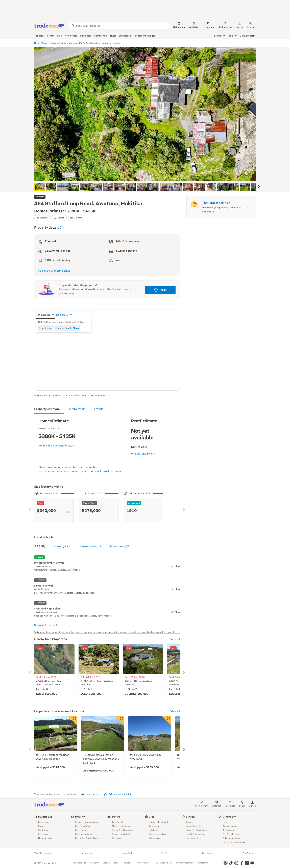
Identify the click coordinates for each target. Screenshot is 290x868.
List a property (247, 35)
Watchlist (216, 805)
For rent (50, 35)
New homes (71, 35)
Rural (113, 35)
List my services (193, 838)
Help (225, 822)
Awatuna (72, 43)
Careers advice (156, 826)
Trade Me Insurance (43, 853)
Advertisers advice (157, 834)
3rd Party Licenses (231, 834)
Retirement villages (144, 35)
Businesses (125, 35)
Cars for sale (118, 822)
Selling (218, 35)
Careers (106, 862)
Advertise (128, 862)
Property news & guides (86, 822)
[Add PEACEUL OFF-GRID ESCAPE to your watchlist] (72, 720)
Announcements (230, 826)
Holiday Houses (207, 853)
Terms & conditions (162, 862)
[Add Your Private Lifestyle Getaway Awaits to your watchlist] (166, 720)
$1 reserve (43, 834)
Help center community (234, 842)
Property (46, 43)
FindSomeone (249, 853)
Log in (250, 26)
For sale (39, 35)
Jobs (151, 816)
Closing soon (44, 830)
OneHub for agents (84, 834)
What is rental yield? (143, 453)
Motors (116, 816)
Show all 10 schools (46, 625)
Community (229, 816)
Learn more (92, 794)
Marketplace (45, 816)
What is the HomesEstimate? (56, 445)
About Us (94, 862)
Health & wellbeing (195, 834)
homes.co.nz (88, 853)
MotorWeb (127, 853)
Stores (41, 826)
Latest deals (44, 822)
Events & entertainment (197, 830)
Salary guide (155, 838)
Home (37, 43)
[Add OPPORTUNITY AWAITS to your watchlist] (119, 720)
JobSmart (153, 830)
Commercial (101, 35)
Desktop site (80, 862)
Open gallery (146, 175)
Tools (230, 35)
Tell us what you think (119, 794)
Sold (59, 35)
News (116, 862)
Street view (45, 328)
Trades (189, 822)
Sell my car (117, 838)
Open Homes (81, 830)
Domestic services (194, 826)
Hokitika (62, 43)
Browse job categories (159, 822)
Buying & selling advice (123, 830)
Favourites (230, 805)
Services (191, 816)
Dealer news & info (121, 834)
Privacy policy (143, 862)
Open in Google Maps (67, 328)
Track (162, 290)
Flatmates (85, 35)
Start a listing (201, 805)
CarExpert (166, 853)
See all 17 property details (54, 270)
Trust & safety (229, 830)
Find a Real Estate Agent (87, 838)
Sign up (239, 26)
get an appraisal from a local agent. (101, 471)
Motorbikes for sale (121, 826)
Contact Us (202, 862)
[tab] (45, 315)
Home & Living (45, 838)
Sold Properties (82, 826)
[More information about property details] (62, 228)
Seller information (231, 838)
